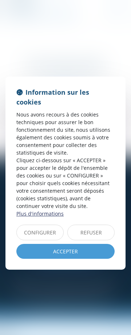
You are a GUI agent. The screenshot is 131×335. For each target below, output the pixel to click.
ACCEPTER (65, 251)
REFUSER (91, 232)
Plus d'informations (40, 213)
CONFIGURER (40, 232)
